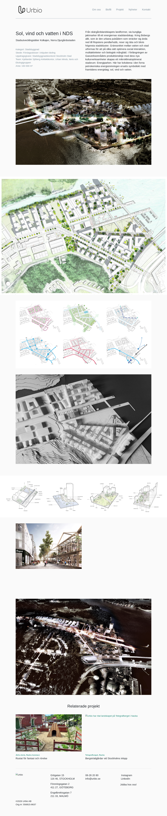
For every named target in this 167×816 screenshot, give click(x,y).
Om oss (96, 9)
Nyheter (133, 9)
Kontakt (146, 9)
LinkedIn (125, 778)
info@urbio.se (92, 778)
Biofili (108, 9)
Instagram (126, 775)
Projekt (120, 9)
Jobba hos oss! (128, 784)
